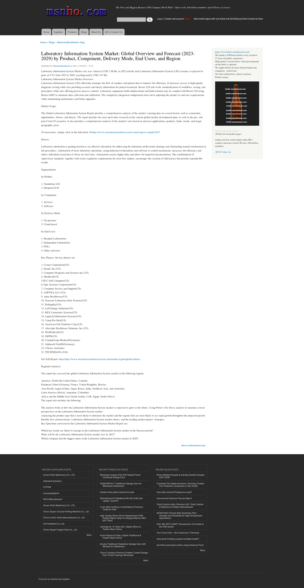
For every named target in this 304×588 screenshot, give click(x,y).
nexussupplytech (51, 493)
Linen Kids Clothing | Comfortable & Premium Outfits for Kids (121, 508)
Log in (160, 18)
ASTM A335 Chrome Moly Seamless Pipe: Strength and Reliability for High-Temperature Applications (179, 515)
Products (72, 32)
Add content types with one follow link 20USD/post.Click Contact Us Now (228, 18)
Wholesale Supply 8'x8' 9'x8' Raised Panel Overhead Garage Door (120, 476)
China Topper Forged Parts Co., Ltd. (60, 529)
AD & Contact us (223, 151)
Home (46, 32)
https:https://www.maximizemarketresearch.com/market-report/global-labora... (100, 359)
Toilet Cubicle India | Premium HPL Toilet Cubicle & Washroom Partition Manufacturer (180, 505)
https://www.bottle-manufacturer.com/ (232, 51)
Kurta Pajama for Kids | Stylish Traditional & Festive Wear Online (120, 536)
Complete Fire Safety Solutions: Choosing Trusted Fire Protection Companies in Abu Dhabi (180, 484)
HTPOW (47, 486)
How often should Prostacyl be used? (174, 491)
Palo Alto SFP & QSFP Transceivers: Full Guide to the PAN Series (180, 525)
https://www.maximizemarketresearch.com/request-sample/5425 (126, 132)
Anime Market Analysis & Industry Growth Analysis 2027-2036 (180, 476)
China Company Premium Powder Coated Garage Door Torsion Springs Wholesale (124, 553)
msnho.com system (60, 578)
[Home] (76, 12)
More (89, 534)
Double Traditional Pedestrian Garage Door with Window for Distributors (123, 545)
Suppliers (58, 32)
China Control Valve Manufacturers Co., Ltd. (64, 517)
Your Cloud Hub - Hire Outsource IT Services (178, 532)
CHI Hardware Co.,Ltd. (54, 523)
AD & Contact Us (114, 32)
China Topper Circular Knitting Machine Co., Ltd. (66, 511)
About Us (96, 32)
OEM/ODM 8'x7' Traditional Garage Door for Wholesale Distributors (120, 484)
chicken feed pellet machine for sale (117, 491)
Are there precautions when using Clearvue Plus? (180, 544)
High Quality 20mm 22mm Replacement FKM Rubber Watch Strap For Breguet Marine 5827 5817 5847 (123, 518)
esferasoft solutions (52, 480)
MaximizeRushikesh (61, 65)
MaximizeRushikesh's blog (70, 42)
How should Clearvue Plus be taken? (174, 498)
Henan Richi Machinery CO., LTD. (59, 474)
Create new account (174, 18)
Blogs (84, 32)
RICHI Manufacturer (52, 499)
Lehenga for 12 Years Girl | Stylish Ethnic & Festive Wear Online (120, 528)
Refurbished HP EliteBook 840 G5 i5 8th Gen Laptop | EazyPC (121, 499)
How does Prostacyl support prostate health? (178, 538)
